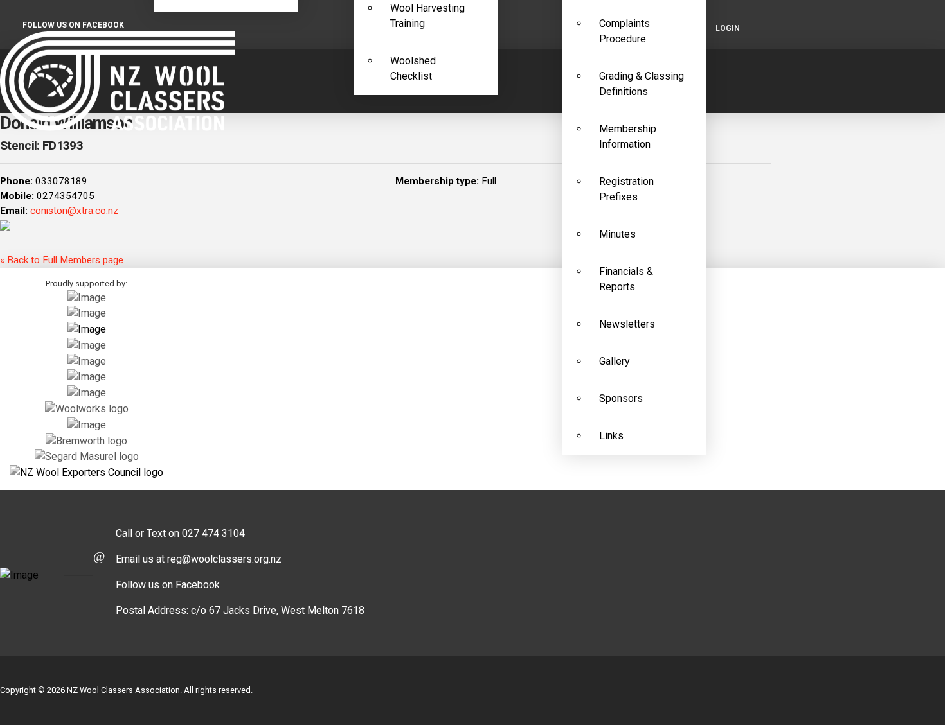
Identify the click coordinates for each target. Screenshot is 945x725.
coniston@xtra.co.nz (74, 210)
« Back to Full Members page (61, 260)
